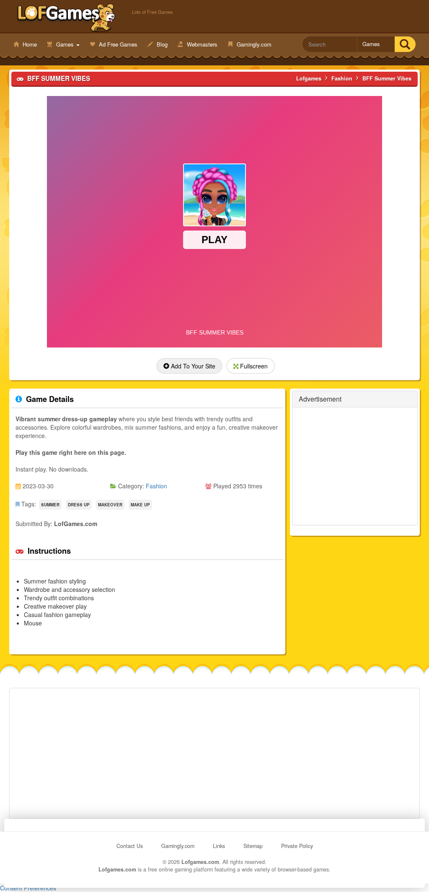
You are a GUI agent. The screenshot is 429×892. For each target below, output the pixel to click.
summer (50, 505)
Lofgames (66, 17)
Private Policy (297, 846)
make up (140, 505)
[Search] (405, 44)
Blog (161, 44)
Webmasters (201, 44)
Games (64, 44)
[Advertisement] (355, 466)
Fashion (156, 486)
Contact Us (129, 846)
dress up (79, 505)
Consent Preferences (28, 888)
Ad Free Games (117, 44)
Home (29, 44)
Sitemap (253, 846)
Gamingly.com (253, 44)
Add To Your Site (192, 366)
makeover (110, 505)
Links (219, 846)
